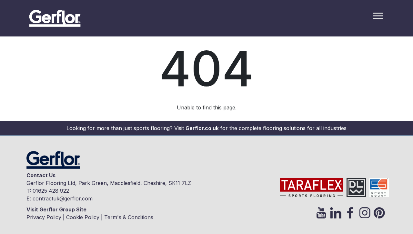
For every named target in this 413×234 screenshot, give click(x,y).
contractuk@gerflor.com (63, 198)
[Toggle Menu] (378, 16)
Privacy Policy (43, 217)
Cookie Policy (82, 217)
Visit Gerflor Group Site (56, 209)
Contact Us (40, 175)
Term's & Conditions (128, 217)
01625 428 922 (51, 191)
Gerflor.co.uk (202, 128)
